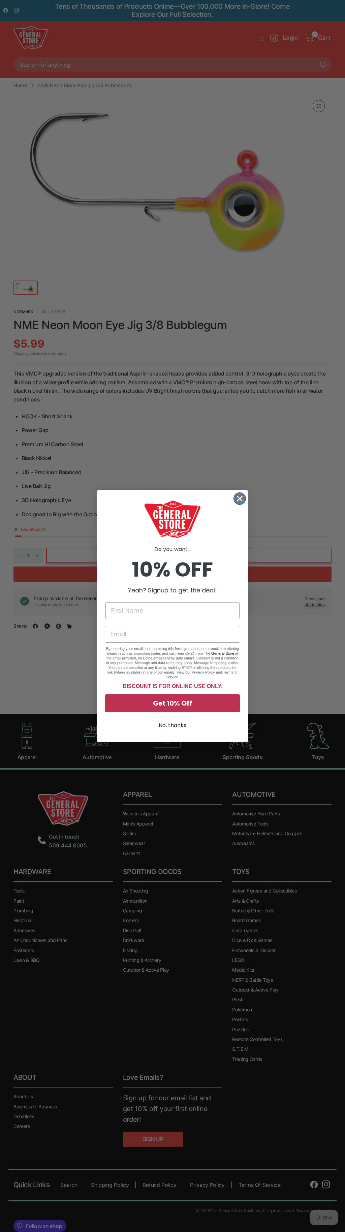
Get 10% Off (172, 703)
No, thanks (172, 725)
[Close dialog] (240, 499)
